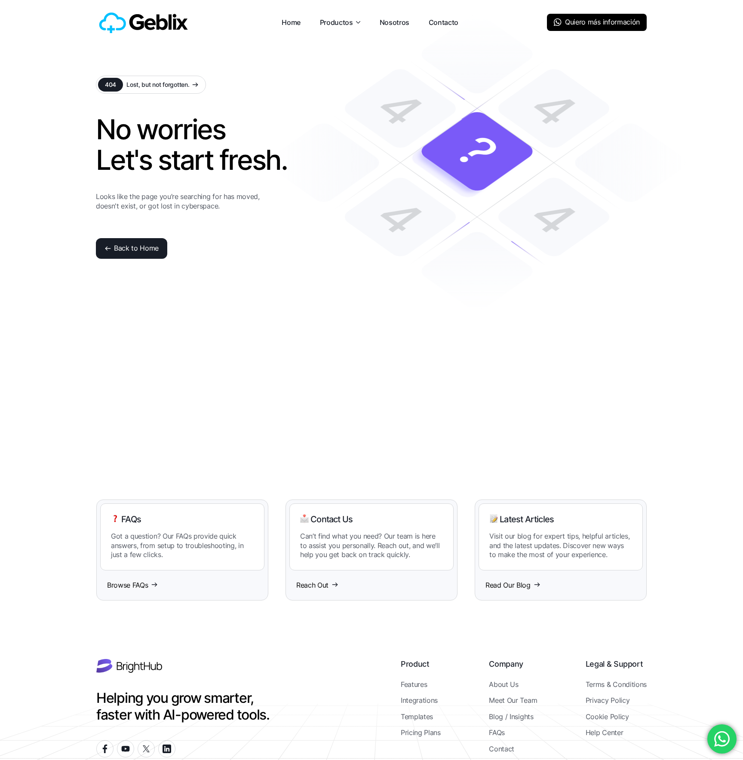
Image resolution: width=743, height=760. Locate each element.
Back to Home (136, 248)
